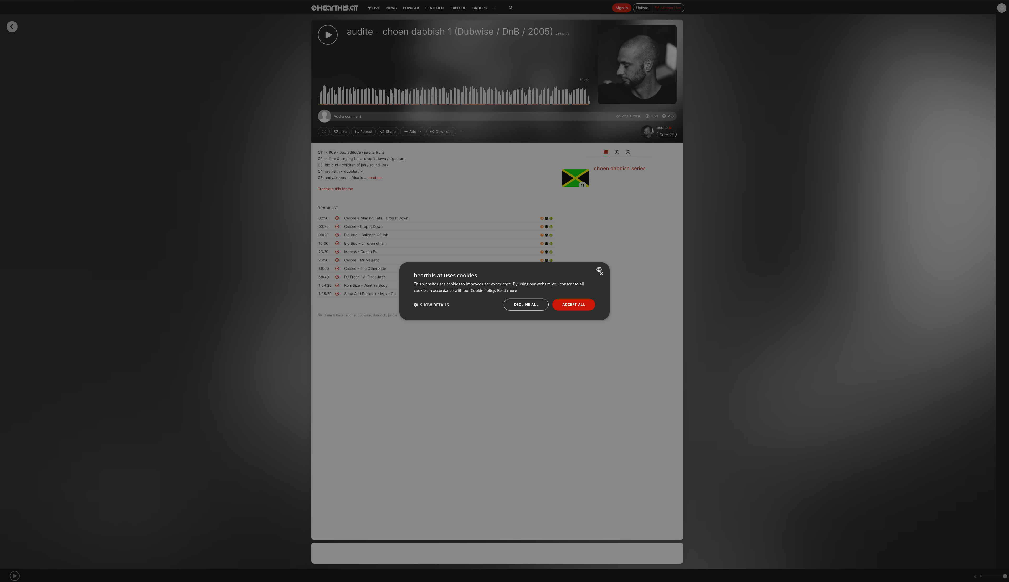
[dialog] (504, 291)
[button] (431, 304)
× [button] (601, 274)
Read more (507, 290)
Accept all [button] (573, 304)
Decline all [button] (526, 304)
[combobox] (599, 269)
